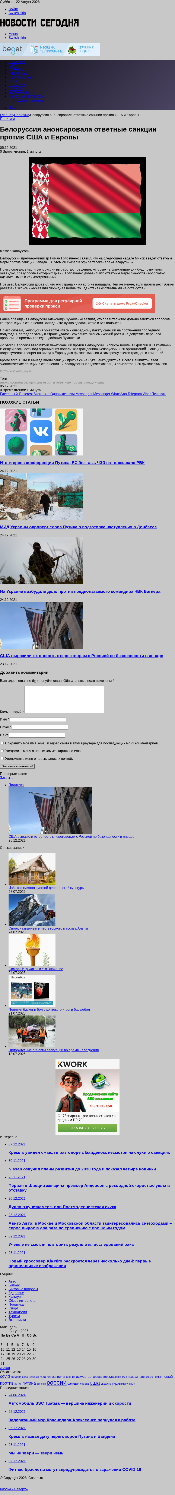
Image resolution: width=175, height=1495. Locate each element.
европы (49, 382)
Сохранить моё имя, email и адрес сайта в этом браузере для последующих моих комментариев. (82, 743)
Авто (13, 66)
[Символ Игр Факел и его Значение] (32, 965)
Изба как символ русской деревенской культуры (47, 888)
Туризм (16, 89)
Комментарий (12, 712)
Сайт (4, 735)
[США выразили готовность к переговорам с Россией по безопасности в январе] (41, 647)
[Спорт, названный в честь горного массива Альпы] (32, 924)
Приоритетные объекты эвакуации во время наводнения (54, 1050)
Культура (17, 85)
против (77, 382)
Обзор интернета (30, 100)
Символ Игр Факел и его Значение (36, 969)
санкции (90, 382)
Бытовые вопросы (27, 96)
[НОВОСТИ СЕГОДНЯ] (39, 26)
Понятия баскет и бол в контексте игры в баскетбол (49, 1009)
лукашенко (114, 1376)
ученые (131, 1383)
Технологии (20, 77)
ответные (63, 382)
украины (119, 1383)
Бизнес (16, 70)
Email (5, 727)
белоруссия (33, 382)
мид (124, 1376)
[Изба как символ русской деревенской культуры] (32, 884)
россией (41, 1383)
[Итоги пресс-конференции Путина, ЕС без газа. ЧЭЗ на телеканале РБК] (41, 454)
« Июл (5, 1368)
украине (106, 1383)
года (43, 1376)
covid (5, 1376)
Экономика (19, 93)
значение (69, 1376)
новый (167, 1376)
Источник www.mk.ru (16, 371)
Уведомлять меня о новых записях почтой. (39, 758)
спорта (84, 1383)
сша (100, 382)
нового (149, 1377)
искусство (84, 1376)
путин (18, 1383)
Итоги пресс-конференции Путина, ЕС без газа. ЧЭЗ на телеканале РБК (72, 462)
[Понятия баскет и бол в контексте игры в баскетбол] (32, 1005)
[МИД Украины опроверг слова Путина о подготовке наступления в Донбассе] (41, 519)
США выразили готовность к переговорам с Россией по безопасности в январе (81, 655)
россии (57, 1382)
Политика (21, 115)
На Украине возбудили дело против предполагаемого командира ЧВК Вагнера (80, 591)
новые (158, 1376)
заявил (57, 1376)
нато (142, 1376)
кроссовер (100, 1376)
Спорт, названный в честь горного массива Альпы (48, 928)
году (49, 1377)
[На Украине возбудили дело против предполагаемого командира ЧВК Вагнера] (41, 583)
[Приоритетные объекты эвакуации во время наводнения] (32, 1046)
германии (34, 1377)
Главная (6, 115)
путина (29, 1383)
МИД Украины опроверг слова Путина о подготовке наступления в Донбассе (78, 527)
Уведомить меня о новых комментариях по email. (44, 751)
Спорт (14, 81)
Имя (4, 719)
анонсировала (11, 382)
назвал (133, 1376)
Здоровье (18, 73)
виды (25, 1377)
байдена (16, 1376)
